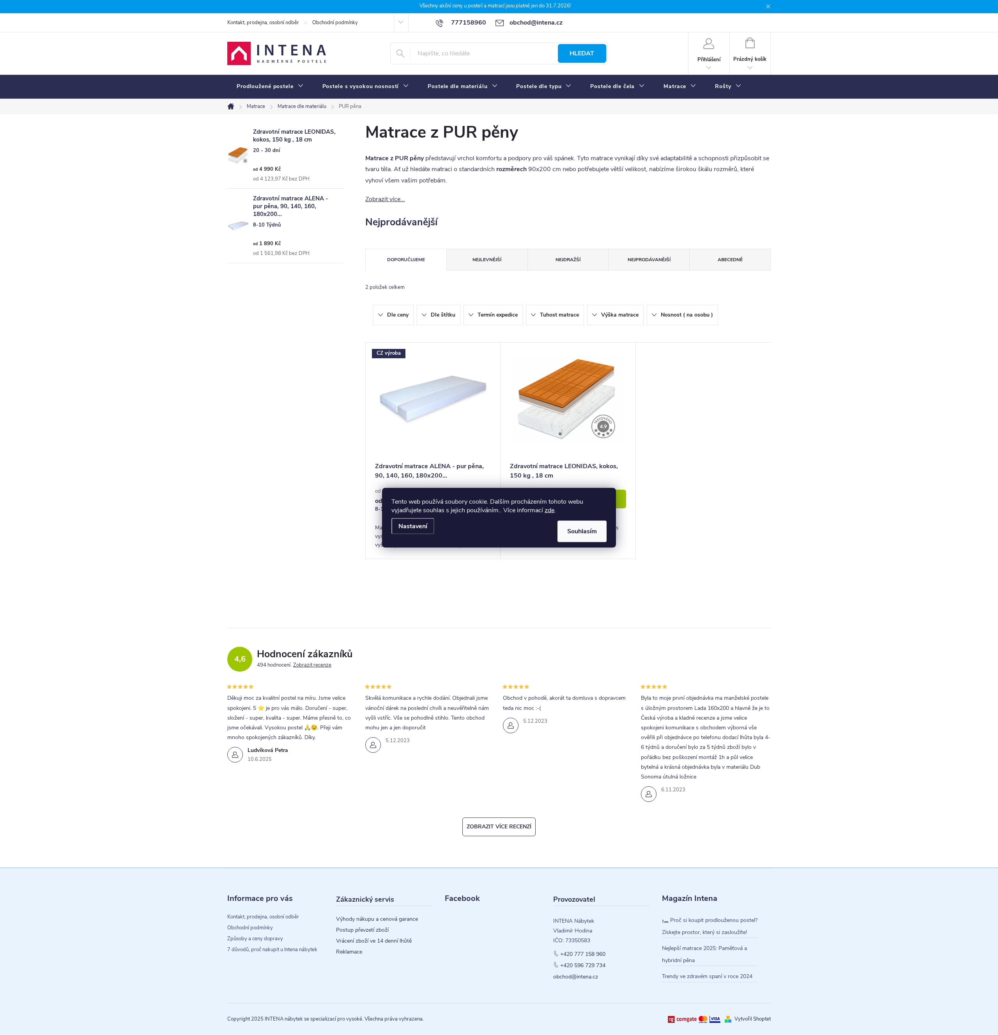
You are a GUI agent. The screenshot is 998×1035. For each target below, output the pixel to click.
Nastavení (412, 526)
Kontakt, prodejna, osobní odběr (263, 22)
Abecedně (730, 260)
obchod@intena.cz (575, 977)
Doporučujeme (406, 260)
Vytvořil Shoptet (752, 1019)
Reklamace (349, 952)
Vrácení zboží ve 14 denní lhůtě (374, 941)
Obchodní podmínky (335, 22)
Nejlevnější (486, 260)
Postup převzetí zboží (362, 930)
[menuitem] (270, 86)
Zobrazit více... (385, 199)
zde (549, 510)
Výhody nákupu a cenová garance (377, 919)
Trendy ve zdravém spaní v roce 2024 (707, 976)
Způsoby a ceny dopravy (255, 938)
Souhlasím (582, 531)
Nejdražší (568, 260)
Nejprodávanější (649, 260)
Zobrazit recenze (312, 665)
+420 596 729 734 (582, 965)
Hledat (582, 53)
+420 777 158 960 (582, 954)
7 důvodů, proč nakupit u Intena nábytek (272, 949)
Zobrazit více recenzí (499, 826)
